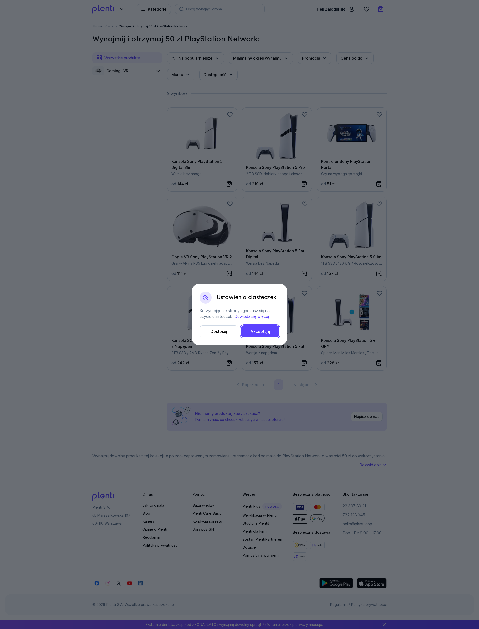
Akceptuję (260, 331)
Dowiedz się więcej (251, 316)
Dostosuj (219, 331)
